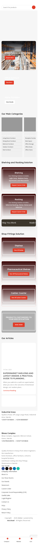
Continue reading (9, 390)
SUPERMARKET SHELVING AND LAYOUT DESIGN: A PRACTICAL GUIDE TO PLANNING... (18, 376)
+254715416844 (8, 420)
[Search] (33, 7)
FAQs (3, 506)
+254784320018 (8, 441)
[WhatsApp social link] (18, 468)
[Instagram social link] (10, 468)
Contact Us (5, 502)
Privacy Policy (6, 509)
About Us (5, 474)
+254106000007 (22, 420)
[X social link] (6, 468)
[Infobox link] (19, 412)
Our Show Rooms (8, 478)
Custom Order (6, 489)
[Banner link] (19, 55)
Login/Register (6, 498)
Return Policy (6, 513)
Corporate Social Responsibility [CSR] (14, 492)
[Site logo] (18, 2)
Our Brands (5, 481)
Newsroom (5, 485)
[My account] (35, 2)
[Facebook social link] (3, 468)
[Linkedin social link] (14, 468)
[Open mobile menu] (2, 2)
